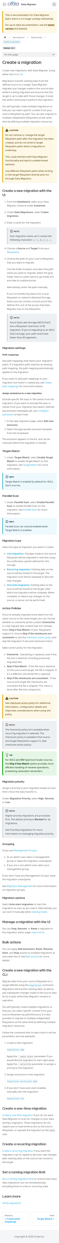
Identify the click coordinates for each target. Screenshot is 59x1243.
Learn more (38, 932)
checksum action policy (39, 637)
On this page (11, 54)
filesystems (13, 252)
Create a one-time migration (17, 1115)
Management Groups (25, 850)
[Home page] (5, 37)
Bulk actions (32, 956)
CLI (21, 74)
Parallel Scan (30, 509)
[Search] (54, 4)
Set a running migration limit (18, 1178)
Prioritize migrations (21, 829)
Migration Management (20, 886)
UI (14, 74)
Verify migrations (11, 1203)
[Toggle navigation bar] (4, 4)
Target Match (30, 464)
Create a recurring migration (18, 1150)
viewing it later (39, 911)
